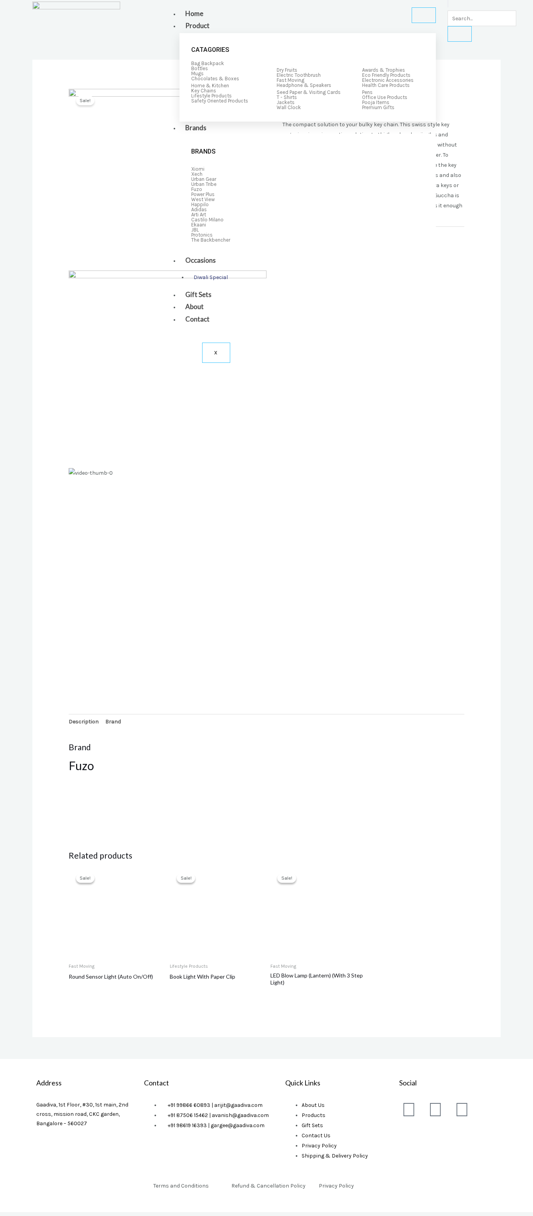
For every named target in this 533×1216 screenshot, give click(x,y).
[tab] (84, 722)
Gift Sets (198, 294)
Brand (113, 721)
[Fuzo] (98, 804)
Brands (195, 128)
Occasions (200, 260)
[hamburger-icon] (424, 15)
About (194, 306)
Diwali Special (211, 277)
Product (197, 25)
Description (84, 721)
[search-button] (460, 34)
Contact (197, 319)
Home (194, 13)
